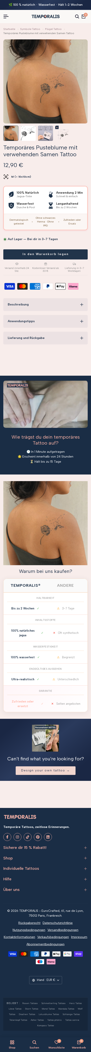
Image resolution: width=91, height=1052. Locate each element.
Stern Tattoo (31, 1008)
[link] (45, 523)
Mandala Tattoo (66, 1008)
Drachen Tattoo (27, 1014)
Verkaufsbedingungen (53, 937)
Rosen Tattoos (30, 1003)
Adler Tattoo (37, 1020)
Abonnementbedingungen (45, 944)
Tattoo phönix (54, 1020)
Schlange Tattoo (71, 1014)
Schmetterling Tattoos (53, 1003)
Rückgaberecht (29, 923)
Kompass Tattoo (45, 1025)
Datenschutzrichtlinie (58, 923)
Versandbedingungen (62, 930)
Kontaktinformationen (19, 937)
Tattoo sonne (72, 1020)
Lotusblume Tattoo (49, 1014)
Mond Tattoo (48, 1008)
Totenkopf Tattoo (18, 1020)
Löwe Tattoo (15, 1008)
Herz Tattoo (75, 1003)
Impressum (79, 937)
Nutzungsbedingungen (29, 930)
